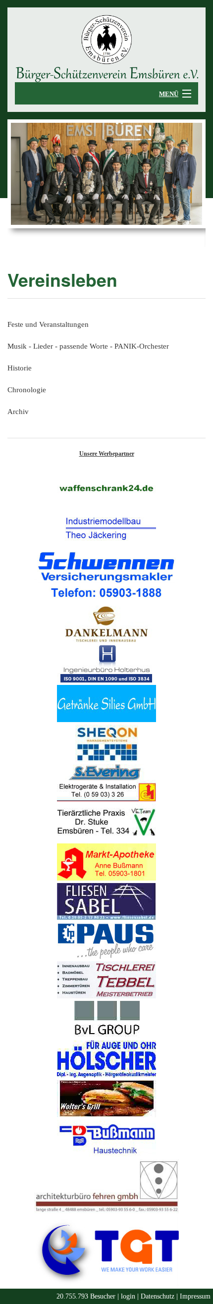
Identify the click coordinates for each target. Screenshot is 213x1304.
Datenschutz (157, 1296)
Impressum (195, 1296)
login (128, 1296)
